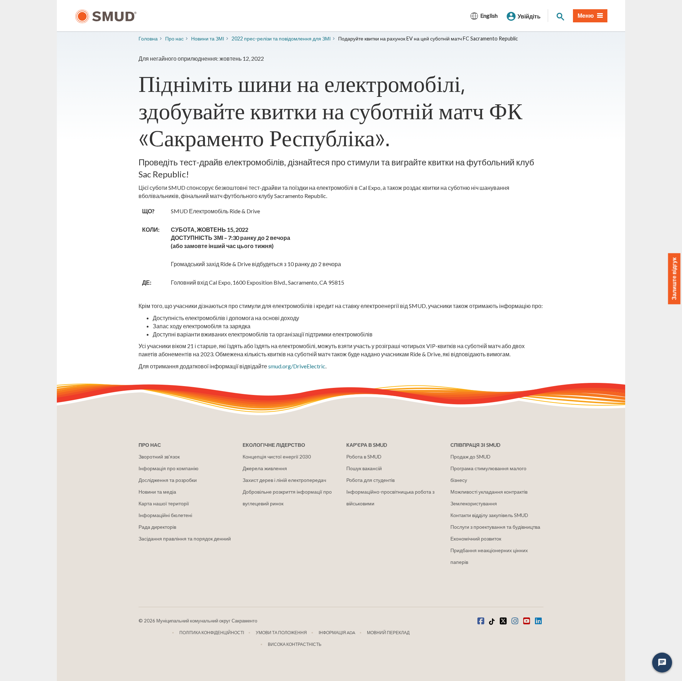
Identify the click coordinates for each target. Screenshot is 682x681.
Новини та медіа (157, 492)
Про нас (174, 38)
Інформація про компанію (169, 468)
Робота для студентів (370, 480)
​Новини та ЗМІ (207, 38)
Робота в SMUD (363, 457)
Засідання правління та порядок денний (185, 539)
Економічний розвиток (475, 539)
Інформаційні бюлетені (165, 515)
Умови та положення (281, 632)
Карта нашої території (164, 503)
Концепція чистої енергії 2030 (277, 457)
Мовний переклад (388, 632)
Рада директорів (157, 527)
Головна (148, 38)
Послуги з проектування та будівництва (495, 527)
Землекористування (473, 503)
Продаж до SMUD (470, 457)
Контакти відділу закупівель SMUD (489, 515)
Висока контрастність (294, 644)
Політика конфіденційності (211, 632)
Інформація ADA (337, 632)
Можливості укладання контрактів (488, 492)
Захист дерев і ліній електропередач (284, 480)
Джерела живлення (265, 468)
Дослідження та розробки (168, 480)
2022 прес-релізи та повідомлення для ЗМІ (281, 38)
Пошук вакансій (364, 468)
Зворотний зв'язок (159, 457)
